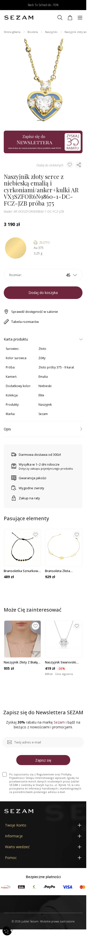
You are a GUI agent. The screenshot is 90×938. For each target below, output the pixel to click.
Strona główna (12, 32)
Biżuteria (33, 32)
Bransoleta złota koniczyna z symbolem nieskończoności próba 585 (62, 571)
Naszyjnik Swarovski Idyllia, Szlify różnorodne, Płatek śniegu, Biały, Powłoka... (62, 662)
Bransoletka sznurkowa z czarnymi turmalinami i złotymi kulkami (22, 571)
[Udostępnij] (78, 165)
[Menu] (80, 17)
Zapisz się (43, 760)
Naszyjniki (51, 32)
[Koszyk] (70, 17)
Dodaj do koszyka (43, 292)
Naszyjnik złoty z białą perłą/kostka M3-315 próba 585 (21, 662)
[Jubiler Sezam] (19, 17)
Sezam (43, 414)
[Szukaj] (60, 17)
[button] (40, 120)
